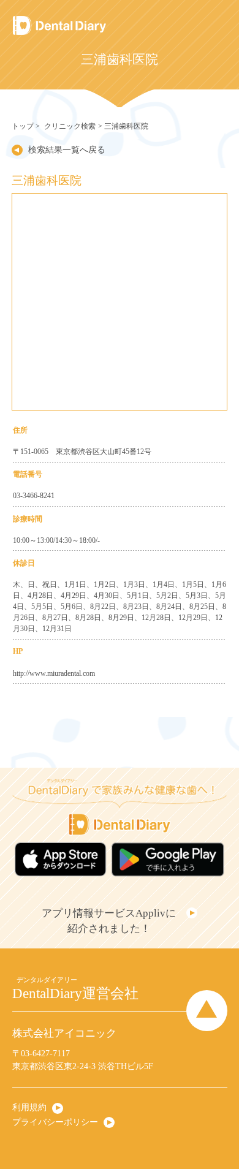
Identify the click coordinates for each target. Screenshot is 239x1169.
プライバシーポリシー (55, 1122)
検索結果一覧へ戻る (66, 149)
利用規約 (29, 1107)
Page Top (206, 1010)
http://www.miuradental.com (54, 673)
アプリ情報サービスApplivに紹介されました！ (109, 921)
